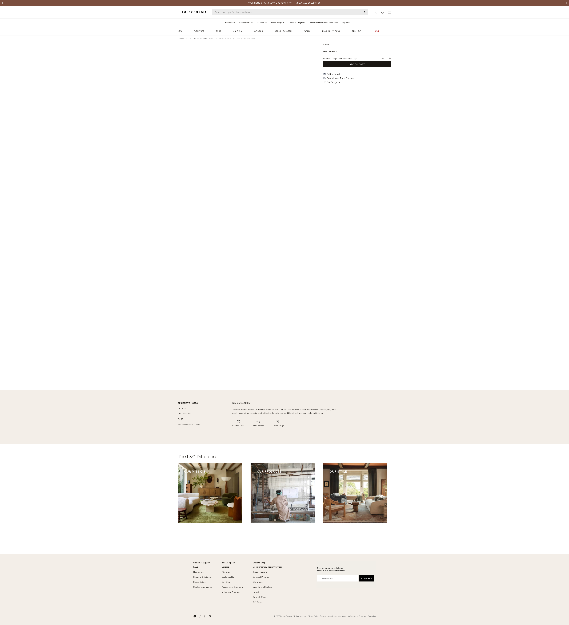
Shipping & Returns (202, 577)
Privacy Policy (313, 616)
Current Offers (259, 597)
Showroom (258, 582)
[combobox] (290, 12)
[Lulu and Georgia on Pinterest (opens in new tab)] (210, 616)
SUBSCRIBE (367, 578)
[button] (334, 74)
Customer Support (201, 562)
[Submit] (364, 12)
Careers (225, 567)
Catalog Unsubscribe (202, 587)
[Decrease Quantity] (382, 58)
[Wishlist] (382, 12)
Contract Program (261, 577)
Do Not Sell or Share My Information (361, 616)
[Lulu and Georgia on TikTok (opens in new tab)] (200, 616)
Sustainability (228, 577)
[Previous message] (2, 3)
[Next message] (567, 3)
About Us (226, 572)
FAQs (195, 567)
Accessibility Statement (232, 587)
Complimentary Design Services (267, 567)
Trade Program (260, 572)
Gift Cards (257, 602)
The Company (228, 562)
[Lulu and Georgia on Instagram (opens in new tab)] (194, 616)
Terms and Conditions (328, 616)
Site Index (342, 616)
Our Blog (226, 582)
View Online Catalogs (262, 587)
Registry (257, 592)
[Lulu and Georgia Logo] (192, 12)
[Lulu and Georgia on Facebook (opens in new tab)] (204, 616)
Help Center (198, 572)
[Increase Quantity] (389, 58)
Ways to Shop (259, 562)
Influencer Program (230, 592)
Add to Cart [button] (357, 64)
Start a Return (199, 582)
